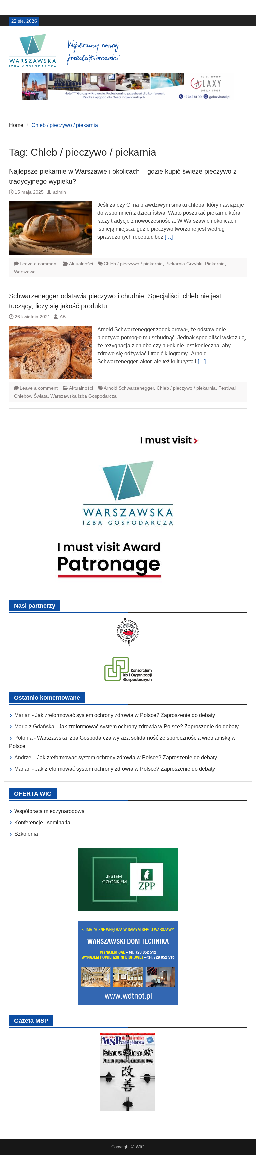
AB (63, 316)
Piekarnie (215, 263)
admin (59, 192)
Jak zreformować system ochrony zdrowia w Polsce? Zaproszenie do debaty (125, 715)
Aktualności (81, 263)
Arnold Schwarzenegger (129, 388)
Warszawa (25, 271)
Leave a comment (39, 263)
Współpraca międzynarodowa (49, 811)
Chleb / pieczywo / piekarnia (133, 263)
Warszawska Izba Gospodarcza (83, 396)
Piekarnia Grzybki (183, 263)
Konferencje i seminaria (42, 822)
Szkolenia (26, 834)
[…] (169, 237)
